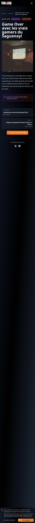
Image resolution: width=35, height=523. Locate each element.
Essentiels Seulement (9, 520)
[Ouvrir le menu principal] (31, 3)
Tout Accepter (26, 520)
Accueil (4, 13)
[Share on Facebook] (19, 146)
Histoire (10, 13)
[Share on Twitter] (15, 146)
